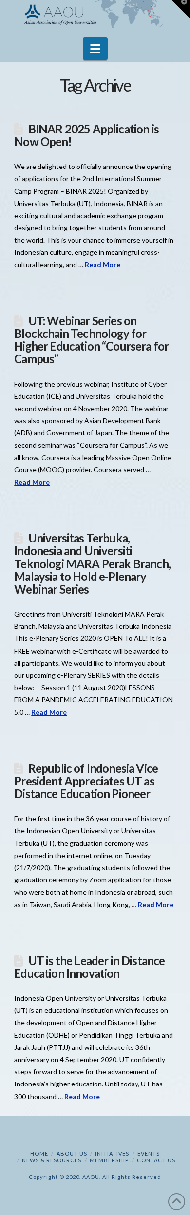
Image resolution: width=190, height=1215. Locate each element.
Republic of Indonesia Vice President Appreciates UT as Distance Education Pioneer (86, 781)
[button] (95, 48)
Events (148, 1153)
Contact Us (156, 1160)
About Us (72, 1153)
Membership (109, 1160)
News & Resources (51, 1160)
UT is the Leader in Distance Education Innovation (89, 967)
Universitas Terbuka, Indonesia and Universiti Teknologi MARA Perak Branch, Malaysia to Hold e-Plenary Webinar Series (92, 563)
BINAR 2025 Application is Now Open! (86, 135)
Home (39, 1153)
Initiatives (112, 1153)
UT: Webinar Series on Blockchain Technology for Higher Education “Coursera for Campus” (91, 340)
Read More (102, 265)
